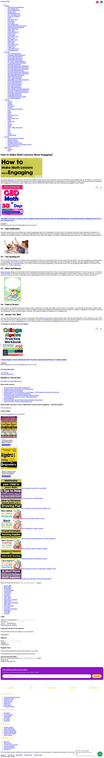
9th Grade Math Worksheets (16, 75)
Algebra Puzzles (12, 140)
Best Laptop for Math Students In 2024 (32, 518)
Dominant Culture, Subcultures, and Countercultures (18, 389)
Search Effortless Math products (10, 583)
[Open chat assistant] (100, 754)
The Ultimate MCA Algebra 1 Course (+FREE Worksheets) (20, 397)
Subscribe (97, 676)
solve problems (5, 321)
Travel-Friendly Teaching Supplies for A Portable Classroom (38, 538)
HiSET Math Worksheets (15, 76)
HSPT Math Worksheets (15, 78)
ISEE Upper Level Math (10, 599)
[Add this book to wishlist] (96, 187)
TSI (9, 129)
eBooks (7, 6)
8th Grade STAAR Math (10, 609)
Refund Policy (28, 755)
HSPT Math (11, 30)
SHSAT (10, 117)
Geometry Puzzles (13, 141)
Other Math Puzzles (13, 146)
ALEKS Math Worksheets (15, 58)
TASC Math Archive (13, 49)
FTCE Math (11, 23)
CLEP (9, 18)
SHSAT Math (7, 601)
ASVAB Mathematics (14, 13)
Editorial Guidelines (9, 748)
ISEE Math (7, 721)
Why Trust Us (8, 743)
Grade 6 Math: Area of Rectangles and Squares (17, 394)
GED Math (7, 595)
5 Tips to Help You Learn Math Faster (32, 498)
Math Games (7, 705)
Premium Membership (10, 732)
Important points (5, 272)
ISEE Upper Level (13, 115)
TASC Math (7, 612)
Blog (9, 150)
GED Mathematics (13, 24)
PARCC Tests (12, 33)
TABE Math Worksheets (15, 95)
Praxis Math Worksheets (15, 83)
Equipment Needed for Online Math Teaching (34, 558)
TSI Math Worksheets (14, 98)
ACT (9, 132)
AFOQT (10, 101)
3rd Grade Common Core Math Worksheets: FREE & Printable (21, 395)
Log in (2, 623)
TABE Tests (11, 47)
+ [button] (4, 6)
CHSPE (10, 107)
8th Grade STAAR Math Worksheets (18, 92)
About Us (6, 741)
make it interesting (15, 265)
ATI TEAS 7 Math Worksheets (16, 61)
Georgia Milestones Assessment (17, 26)
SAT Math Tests (12, 39)
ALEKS (10, 103)
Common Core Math (13, 16)
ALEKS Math (7, 587)
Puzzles (7, 137)
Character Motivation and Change (13, 390)
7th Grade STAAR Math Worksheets (18, 90)
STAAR (10, 124)
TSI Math (6, 613)
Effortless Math (5, 1)
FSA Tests (11, 21)
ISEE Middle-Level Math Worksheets (18, 80)
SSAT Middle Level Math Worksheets (18, 89)
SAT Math (7, 717)
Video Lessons (8, 735)
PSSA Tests (11, 38)
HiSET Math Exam (13, 29)
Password (4, 621)
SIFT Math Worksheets (14, 87)
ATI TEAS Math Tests (14, 15)
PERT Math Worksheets (15, 81)
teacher (26, 181)
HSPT (9, 113)
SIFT (9, 123)
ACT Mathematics (13, 9)
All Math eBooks (8, 727)
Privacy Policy (38, 755)
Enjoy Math (4, 381)
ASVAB (10, 104)
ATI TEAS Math (8, 714)
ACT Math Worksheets (14, 53)
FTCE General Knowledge (15, 109)
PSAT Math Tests (13, 36)
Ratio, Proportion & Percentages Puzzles (19, 144)
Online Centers (8, 702)
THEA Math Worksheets (15, 93)
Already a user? (5, 644)
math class (10, 180)
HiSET (10, 112)
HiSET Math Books (9, 729)
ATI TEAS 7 (11, 106)
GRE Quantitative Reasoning (16, 27)
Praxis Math (11, 35)
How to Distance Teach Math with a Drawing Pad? (35, 508)
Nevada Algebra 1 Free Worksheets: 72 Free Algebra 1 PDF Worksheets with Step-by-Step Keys (31, 392)
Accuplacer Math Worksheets (16, 55)
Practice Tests (8, 700)
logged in (10, 414)
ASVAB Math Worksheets (15, 60)
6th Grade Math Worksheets (16, 70)
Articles (10, 149)
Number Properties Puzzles (16, 138)
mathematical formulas (44, 181)
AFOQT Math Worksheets (15, 56)
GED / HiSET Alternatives (15, 127)
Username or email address (9, 620)
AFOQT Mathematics (14, 10)
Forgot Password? (6, 625)
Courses (7, 100)
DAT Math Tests (13, 19)
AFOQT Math (7, 586)
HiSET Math (7, 596)
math (55, 319)
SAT (9, 130)
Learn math (10, 381)
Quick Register (4, 634)
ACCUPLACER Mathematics (16, 7)
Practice (7, 52)
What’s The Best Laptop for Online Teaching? (34, 548)
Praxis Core (11, 121)
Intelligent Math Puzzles (15, 143)
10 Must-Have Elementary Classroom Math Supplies (36, 579)
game (8, 262)
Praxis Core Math (9, 606)
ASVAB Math (7, 589)
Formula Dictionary (9, 706)
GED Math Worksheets (14, 64)
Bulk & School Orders (10, 733)
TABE (9, 126)
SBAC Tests (11, 41)
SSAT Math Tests (13, 44)
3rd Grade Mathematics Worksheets (18, 66)
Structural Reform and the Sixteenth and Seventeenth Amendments (23, 400)
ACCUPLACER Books (10, 730)
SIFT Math (11, 43)
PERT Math (7, 604)
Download (3, 223)
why (47, 318)
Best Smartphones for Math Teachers (32, 528)
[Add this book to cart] (101, 187)
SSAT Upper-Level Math (11, 603)
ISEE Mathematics (13, 32)
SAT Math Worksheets (14, 86)
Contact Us (7, 749)
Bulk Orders (19, 755)
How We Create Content (11, 745)
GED (9, 110)
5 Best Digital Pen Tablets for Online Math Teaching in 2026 (38, 568)
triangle (83, 309)
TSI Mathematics (13, 50)
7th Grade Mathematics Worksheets (18, 72)
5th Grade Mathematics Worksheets (18, 69)
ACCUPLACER (12, 135)
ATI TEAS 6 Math (9, 590)
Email (2, 641)
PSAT (9, 133)
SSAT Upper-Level (13, 118)
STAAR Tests (12, 46)
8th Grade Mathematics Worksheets (18, 73)
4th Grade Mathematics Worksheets (18, 67)
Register (14, 625)
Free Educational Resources (12, 697)
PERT (9, 120)
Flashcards (7, 703)
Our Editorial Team (9, 746)
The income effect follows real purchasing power (18, 401)
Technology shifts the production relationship (17, 387)
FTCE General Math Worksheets (17, 63)
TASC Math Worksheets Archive (17, 97)
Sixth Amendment (9, 398)
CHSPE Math (7, 592)
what (26, 183)
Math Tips (8, 147)
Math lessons (18, 381)
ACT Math (7, 719)
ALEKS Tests (12, 12)
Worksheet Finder (9, 699)
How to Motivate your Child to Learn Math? (33, 488)
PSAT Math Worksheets (15, 84)
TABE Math (7, 610)
